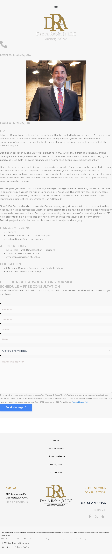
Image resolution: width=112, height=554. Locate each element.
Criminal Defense (56, 456)
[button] (56, 8)
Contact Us (56, 472)
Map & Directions (17, 502)
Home (56, 440)
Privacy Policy (22, 547)
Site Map (5, 547)
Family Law (56, 464)
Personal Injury (56, 448)
